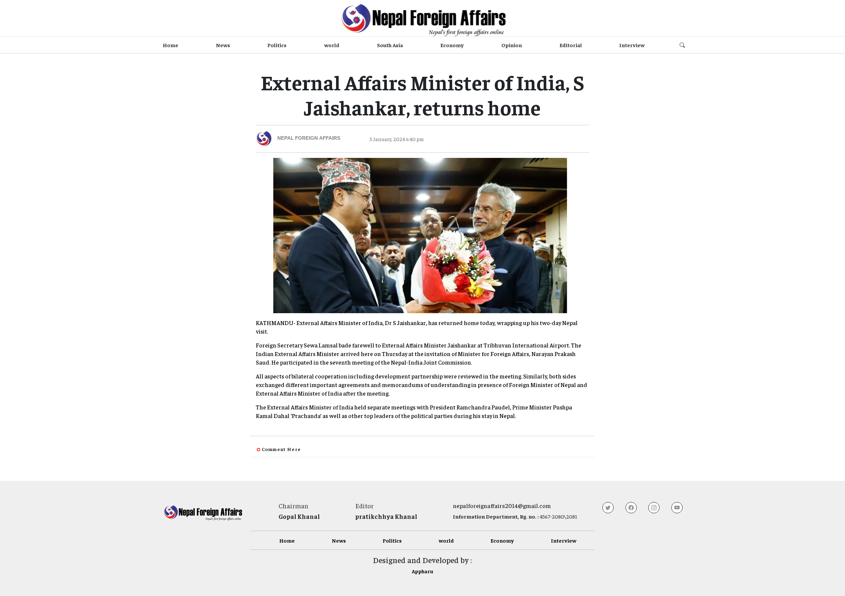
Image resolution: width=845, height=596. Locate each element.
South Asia (390, 45)
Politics (277, 45)
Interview (632, 45)
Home (170, 45)
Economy (452, 45)
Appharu (422, 571)
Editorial (570, 45)
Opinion (511, 45)
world (331, 45)
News (223, 45)
